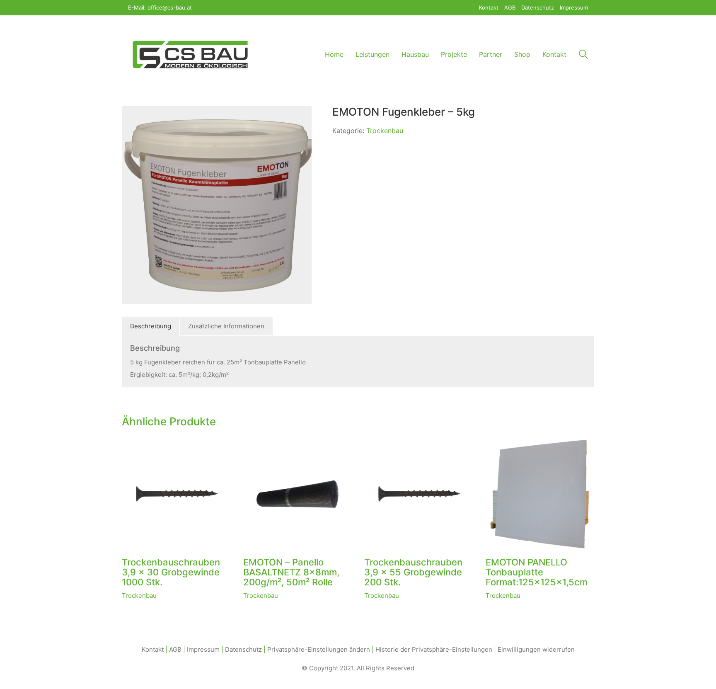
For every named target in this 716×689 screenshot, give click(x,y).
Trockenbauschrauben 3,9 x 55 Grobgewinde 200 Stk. (413, 572)
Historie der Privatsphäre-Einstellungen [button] (433, 649)
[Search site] (583, 55)
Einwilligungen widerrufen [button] (536, 649)
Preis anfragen (143, 595)
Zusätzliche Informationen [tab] (226, 326)
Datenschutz (243, 649)
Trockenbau (384, 130)
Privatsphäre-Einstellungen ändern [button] (318, 649)
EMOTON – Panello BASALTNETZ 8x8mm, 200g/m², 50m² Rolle (291, 572)
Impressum (203, 649)
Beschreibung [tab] (150, 326)
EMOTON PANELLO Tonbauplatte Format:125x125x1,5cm (537, 572)
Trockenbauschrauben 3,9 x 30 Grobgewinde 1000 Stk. (171, 572)
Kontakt (153, 649)
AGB (175, 649)
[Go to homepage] (190, 54)
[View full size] (132, 119)
